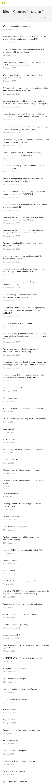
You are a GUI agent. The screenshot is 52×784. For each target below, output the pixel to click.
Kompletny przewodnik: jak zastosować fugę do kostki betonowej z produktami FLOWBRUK (24, 218)
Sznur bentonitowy (10, 429)
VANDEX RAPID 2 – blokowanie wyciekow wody (23, 658)
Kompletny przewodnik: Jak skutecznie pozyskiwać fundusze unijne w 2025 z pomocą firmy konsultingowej (25, 115)
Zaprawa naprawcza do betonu (15, 398)
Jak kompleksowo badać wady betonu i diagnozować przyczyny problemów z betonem (24, 50)
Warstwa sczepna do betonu (14, 387)
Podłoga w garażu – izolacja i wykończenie (20, 689)
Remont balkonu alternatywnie (15, 750)
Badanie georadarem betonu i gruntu (17, 323)
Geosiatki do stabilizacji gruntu (15, 526)
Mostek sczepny (9, 439)
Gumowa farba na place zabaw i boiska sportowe (22, 730)
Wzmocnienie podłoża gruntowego (16, 26)
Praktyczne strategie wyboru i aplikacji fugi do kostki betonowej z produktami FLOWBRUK (24, 192)
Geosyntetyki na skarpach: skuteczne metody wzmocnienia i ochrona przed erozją (21, 350)
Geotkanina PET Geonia (12, 459)
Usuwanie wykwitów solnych (14, 678)
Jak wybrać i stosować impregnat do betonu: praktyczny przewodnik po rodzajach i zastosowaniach (25, 128)
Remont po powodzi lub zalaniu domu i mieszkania (23, 449)
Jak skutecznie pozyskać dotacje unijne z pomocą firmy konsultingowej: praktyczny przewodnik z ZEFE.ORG (25, 363)
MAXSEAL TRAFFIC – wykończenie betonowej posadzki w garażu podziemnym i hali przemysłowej (26, 592)
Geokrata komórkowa (11, 516)
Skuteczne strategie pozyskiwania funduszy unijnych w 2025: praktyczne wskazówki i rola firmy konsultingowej (25, 102)
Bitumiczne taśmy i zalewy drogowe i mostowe (21, 470)
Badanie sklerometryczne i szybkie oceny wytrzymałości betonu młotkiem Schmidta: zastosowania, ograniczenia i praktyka (25, 336)
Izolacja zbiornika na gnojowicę (15, 624)
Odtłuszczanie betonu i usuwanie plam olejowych (22, 604)
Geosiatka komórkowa (12, 493)
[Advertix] (3, 3)
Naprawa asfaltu (9, 719)
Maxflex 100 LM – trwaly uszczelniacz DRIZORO (22, 550)
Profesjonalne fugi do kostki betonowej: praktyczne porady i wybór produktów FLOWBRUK (26, 140)
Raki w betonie (9, 570)
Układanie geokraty (10, 560)
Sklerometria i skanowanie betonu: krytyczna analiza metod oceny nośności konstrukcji (23, 63)
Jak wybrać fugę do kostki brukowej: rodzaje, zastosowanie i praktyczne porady (21, 295)
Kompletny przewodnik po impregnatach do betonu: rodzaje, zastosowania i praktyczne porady (23, 231)
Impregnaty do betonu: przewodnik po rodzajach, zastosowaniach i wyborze (22, 257)
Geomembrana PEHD (11, 634)
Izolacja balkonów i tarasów (14, 771)
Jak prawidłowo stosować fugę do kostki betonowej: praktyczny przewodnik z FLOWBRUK (23, 270)
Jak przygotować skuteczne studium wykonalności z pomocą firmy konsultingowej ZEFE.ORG (23, 376)
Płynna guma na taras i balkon (15, 781)
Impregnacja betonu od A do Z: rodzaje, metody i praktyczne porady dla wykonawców (22, 153)
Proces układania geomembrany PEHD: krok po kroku (24, 418)
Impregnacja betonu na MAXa (15, 699)
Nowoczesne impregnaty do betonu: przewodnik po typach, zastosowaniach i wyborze (23, 179)
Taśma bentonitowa (10, 740)
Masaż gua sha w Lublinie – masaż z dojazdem (21, 614)
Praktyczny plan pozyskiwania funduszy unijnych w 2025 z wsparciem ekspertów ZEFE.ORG (25, 89)
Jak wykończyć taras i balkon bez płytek (19, 761)
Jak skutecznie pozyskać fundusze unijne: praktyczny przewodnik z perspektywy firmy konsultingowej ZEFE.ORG (24, 310)
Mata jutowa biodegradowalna (15, 668)
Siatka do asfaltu (9, 709)
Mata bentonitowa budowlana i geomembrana (21, 580)
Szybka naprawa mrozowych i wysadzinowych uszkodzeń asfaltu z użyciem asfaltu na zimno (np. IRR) (25, 37)
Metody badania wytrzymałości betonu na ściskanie (23, 408)
